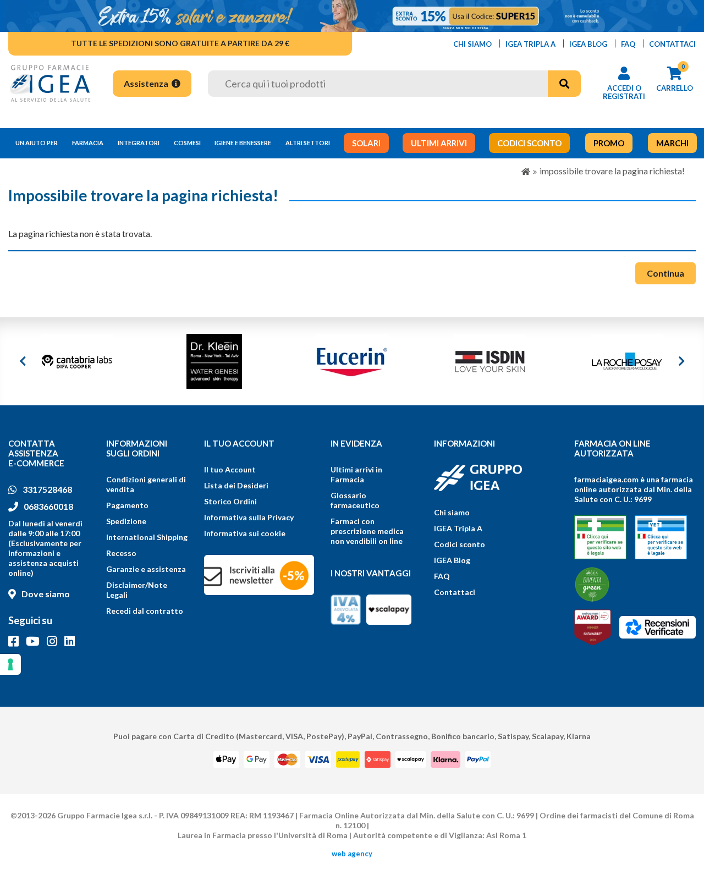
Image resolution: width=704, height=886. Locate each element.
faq (628, 44)
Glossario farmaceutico (355, 500)
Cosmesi (187, 142)
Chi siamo (452, 512)
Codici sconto (459, 544)
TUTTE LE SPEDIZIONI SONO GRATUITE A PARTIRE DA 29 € (180, 43)
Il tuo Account (230, 469)
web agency (352, 853)
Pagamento (127, 505)
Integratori (139, 142)
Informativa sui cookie (244, 533)
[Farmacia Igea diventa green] (592, 584)
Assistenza (147, 83)
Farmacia (87, 142)
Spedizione (126, 521)
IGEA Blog (452, 560)
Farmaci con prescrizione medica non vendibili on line (367, 531)
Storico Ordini (230, 501)
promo (608, 143)
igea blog (588, 44)
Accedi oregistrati (624, 92)
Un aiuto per (36, 142)
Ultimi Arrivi (439, 143)
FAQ (442, 576)
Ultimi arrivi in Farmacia (356, 474)
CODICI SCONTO (529, 143)
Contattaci (454, 592)
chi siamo (472, 44)
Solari (366, 143)
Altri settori (307, 142)
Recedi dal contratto (144, 610)
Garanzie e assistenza (146, 569)
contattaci (672, 44)
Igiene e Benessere (243, 142)
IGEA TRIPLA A (530, 44)
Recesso (121, 553)
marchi (672, 143)
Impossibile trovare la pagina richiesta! (612, 171)
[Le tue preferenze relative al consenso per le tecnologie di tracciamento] (10, 664)
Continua (665, 273)
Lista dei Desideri (236, 485)
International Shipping (147, 537)
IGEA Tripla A (458, 528)
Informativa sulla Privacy (249, 517)
